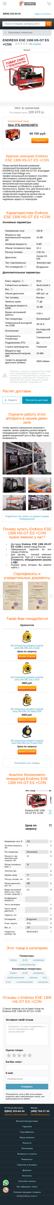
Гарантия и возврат (27, 1165)
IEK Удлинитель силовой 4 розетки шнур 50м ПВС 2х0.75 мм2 (27, 646)
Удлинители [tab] (27, 625)
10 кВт (25, 960)
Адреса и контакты (43, 14)
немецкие (33, 977)
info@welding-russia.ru (27, 1196)
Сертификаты (27, 1132)
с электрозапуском (27, 964)
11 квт (8, 982)
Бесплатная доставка (27, 1121)
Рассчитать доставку (37, 400)
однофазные (38, 960)
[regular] (19, 1055)
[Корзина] (49, 4)
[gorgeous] (29, 1055)
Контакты (27, 1176)
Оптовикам (27, 1148)
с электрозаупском (24, 982)
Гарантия (27, 1126)
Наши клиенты (27, 1137)
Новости (27, 1143)
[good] (24, 1055)
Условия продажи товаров (27, 1192)
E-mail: (9, 1073)
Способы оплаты (27, 1181)
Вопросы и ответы (27, 1154)
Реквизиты (27, 1159)
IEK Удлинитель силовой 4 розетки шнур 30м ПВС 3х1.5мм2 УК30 (27, 710)
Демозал (27, 1170)
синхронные (43, 982)
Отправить (27, 1086)
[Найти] (48, 24)
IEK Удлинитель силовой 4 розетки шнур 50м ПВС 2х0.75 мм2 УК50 (27, 741)
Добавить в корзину (27, 657)
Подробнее (40, 140)
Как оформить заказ (27, 1186)
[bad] (8, 1055)
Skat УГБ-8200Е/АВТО (23, 125)
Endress (13, 960)
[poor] (14, 1055)
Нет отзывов (35, 44)
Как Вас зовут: (14, 1062)
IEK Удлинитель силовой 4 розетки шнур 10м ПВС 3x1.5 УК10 (27, 678)
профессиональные (15, 977)
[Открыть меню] (4, 3)
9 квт (45, 977)
